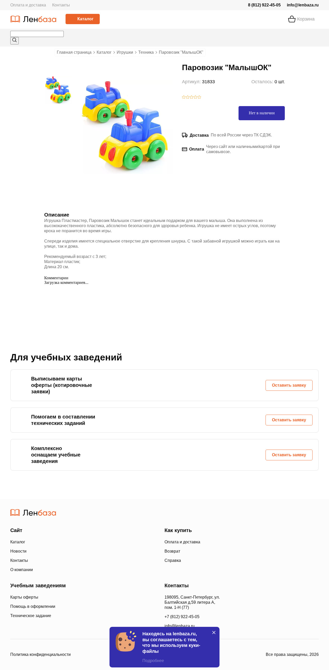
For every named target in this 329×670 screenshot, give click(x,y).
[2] (188, 97)
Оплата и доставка (28, 5)
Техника (146, 52)
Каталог (85, 19)
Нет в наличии (262, 113)
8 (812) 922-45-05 (264, 5)
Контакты (61, 5)
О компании (21, 569)
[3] (192, 97)
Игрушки (125, 52)
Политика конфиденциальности (40, 654)
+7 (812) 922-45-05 (181, 617)
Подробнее (153, 660)
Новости (18, 551)
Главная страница (74, 52)
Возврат (172, 551)
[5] (199, 97)
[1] (184, 97)
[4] (195, 97)
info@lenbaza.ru (303, 5)
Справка (172, 560)
